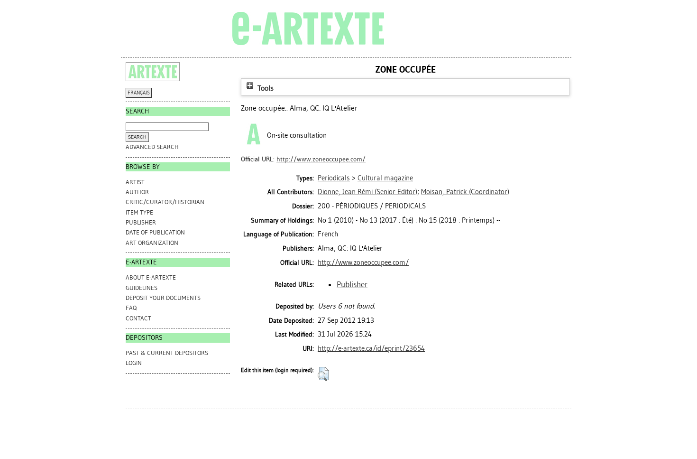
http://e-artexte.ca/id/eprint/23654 (371, 348)
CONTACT (138, 318)
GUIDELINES (141, 287)
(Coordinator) (465, 191)
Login (134, 362)
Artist (135, 182)
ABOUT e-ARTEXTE (151, 277)
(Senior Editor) (367, 191)
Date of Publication (155, 232)
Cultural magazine (385, 178)
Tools (265, 88)
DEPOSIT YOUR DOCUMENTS (163, 297)
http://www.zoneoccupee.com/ (321, 159)
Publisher (141, 222)
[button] (323, 374)
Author (137, 192)
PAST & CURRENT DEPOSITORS (167, 352)
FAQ (131, 307)
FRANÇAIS (139, 93)
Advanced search (152, 146)
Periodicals (334, 178)
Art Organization (152, 242)
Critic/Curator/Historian (165, 202)
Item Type (139, 212)
